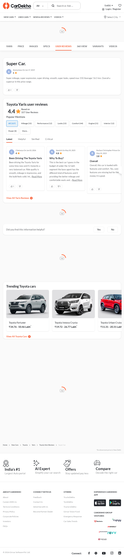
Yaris (9, 46)
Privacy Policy (9, 511)
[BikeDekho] (98, 521)
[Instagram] (111, 553)
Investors (7, 521)
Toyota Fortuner (17, 322)
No (112, 229)
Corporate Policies (11, 516)
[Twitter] (96, 553)
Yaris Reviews (22, 198)
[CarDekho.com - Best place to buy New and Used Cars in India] (17, 5)
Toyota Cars (21, 336)
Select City (112, 17)
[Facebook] (89, 553)
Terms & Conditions (11, 507)
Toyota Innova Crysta (66, 322)
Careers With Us (10, 502)
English (108, 5)
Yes (99, 229)
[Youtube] (104, 553)
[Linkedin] (119, 553)
